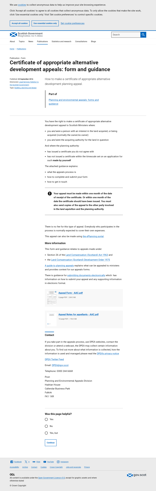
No (51, 426)
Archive (25, 467)
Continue (51, 443)
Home (12, 49)
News (30, 41)
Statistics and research (61, 41)
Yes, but (54, 433)
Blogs (93, 41)
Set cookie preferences (72, 23)
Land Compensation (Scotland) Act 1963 (87, 254)
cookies (22, 4)
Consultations (81, 41)
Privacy (87, 467)
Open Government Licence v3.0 (51, 478)
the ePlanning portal (93, 236)
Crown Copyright (56, 467)
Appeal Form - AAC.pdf (70, 292)
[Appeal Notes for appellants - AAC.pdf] (52, 319)
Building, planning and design (26, 88)
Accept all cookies (20, 23)
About (12, 41)
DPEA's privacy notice (108, 353)
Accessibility (14, 467)
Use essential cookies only (45, 23)
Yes (51, 419)
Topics (21, 41)
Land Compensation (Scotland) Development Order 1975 (80, 259)
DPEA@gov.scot (60, 365)
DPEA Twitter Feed (54, 359)
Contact (34, 467)
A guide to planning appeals (59, 265)
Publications (42, 41)
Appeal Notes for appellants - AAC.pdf (78, 314)
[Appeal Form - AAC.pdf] (52, 298)
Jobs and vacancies (73, 467)
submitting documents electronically (86, 275)
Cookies (44, 467)
